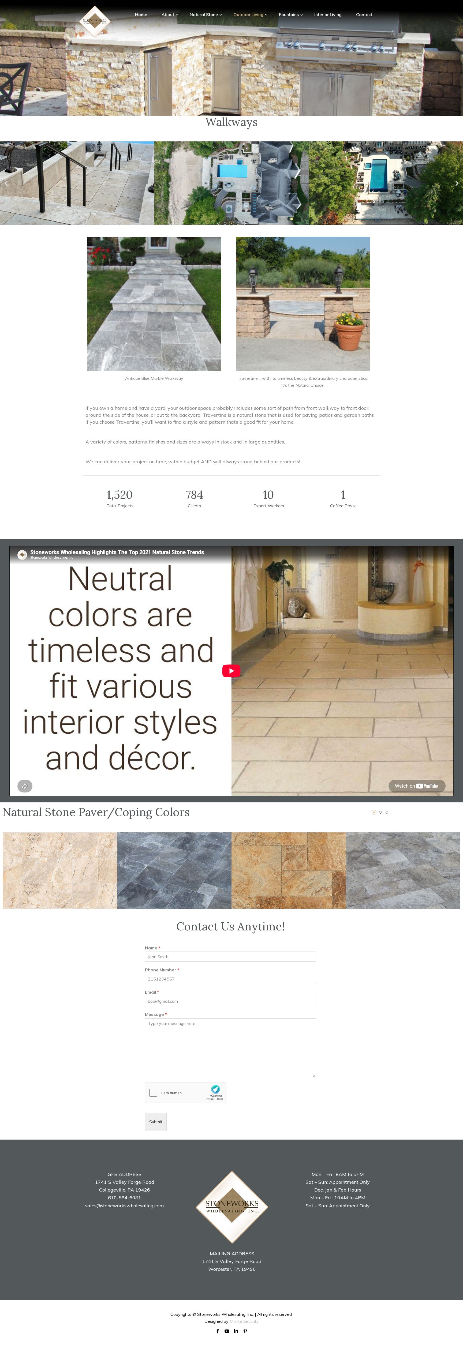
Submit (155, 1121)
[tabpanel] (60, 870)
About (168, 14)
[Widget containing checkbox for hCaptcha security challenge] (185, 1093)
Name (152, 947)
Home (141, 14)
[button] (218, 223)
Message (156, 1014)
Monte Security (244, 1321)
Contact (364, 14)
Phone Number (162, 969)
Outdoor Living (248, 14)
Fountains (289, 14)
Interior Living (328, 14)
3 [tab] (387, 812)
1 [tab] (374, 812)
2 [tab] (380, 812)
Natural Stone (204, 14)
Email (152, 992)
